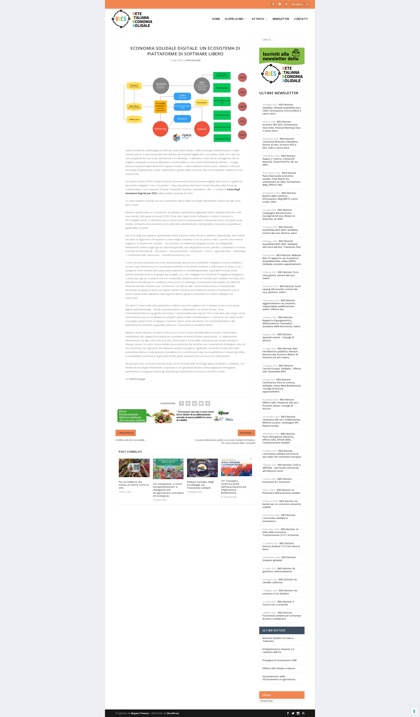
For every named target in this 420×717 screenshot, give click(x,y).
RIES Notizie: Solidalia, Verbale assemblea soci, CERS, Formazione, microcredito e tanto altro (281, 109)
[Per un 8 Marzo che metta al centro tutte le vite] (134, 468)
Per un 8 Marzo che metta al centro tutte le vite (134, 484)
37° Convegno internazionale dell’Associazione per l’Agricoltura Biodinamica (234, 486)
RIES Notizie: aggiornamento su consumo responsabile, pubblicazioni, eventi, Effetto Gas (278, 305)
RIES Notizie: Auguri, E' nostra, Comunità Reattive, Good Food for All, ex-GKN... (280, 160)
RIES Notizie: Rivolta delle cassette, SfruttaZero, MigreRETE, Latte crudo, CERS (280, 197)
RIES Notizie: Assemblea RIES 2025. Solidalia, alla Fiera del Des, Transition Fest (281, 244)
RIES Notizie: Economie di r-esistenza (277, 480)
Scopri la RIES (234, 19)
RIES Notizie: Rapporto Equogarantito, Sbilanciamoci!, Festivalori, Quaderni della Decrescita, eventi (281, 322)
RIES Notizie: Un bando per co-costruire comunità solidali (281, 504)
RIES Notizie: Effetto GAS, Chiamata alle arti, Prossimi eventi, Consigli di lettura (280, 404)
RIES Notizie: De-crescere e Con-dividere (280, 592)
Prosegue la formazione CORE (279, 660)
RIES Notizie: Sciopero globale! (279, 559)
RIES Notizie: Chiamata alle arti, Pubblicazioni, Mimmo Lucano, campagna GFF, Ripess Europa (281, 421)
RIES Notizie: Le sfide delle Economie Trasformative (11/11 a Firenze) (280, 532)
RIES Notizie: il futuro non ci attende (278, 603)
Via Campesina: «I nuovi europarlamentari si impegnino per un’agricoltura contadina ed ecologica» (168, 489)
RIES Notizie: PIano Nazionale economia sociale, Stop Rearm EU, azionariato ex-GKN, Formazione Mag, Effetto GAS (281, 178)
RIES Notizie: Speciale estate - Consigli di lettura (278, 337)
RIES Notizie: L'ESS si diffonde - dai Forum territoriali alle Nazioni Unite (281, 467)
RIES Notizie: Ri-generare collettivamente (279, 570)
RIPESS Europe (137, 379)
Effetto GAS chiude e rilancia (278, 668)
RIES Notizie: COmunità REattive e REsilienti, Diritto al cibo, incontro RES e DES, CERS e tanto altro (280, 143)
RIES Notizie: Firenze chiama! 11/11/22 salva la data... (281, 546)
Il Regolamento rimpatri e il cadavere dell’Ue (278, 651)
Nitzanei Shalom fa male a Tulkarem (278, 640)
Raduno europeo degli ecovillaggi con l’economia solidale (200, 484)
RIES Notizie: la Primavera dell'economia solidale (281, 491)
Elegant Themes (140, 713)
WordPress (173, 713)
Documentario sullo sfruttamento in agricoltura (278, 678)
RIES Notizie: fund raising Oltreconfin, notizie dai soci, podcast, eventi (281, 289)
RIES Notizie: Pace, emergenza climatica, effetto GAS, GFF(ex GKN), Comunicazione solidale (278, 438)
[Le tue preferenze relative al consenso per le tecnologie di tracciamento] (414, 711)
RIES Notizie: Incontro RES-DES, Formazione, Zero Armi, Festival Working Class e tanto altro (281, 126)
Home (216, 19)
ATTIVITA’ (258, 19)
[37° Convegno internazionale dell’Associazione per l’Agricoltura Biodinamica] (236, 467)
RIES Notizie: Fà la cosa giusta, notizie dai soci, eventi (280, 275)
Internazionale (193, 60)
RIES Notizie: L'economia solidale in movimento (279, 518)
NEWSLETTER (281, 19)
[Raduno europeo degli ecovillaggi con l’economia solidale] (202, 468)
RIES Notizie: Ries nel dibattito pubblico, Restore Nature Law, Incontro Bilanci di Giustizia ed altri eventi (280, 353)
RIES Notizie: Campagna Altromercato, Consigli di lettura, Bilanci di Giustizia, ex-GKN (278, 214)
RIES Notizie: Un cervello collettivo (279, 581)
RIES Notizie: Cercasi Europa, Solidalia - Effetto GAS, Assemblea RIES (281, 368)
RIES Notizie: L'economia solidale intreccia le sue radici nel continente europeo (281, 453)
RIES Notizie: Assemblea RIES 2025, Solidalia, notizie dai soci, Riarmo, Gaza (280, 229)
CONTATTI (301, 19)
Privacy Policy (267, 701)
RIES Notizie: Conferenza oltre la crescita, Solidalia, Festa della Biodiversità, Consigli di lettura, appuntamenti (281, 385)
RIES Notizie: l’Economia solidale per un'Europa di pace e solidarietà (281, 615)
